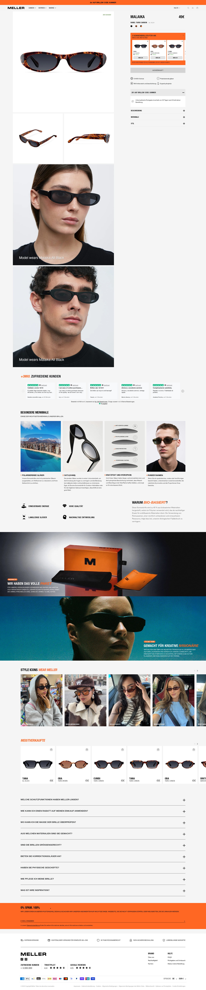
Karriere (150, 964)
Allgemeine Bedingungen (109, 986)
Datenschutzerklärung (33, 925)
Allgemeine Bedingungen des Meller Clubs (131, 986)
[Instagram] (26, 959)
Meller (33, 986)
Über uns (151, 957)
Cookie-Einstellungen (179, 986)
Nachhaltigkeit (153, 960)
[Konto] (192, 8)
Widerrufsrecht (150, 986)
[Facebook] (22, 959)
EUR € (181, 978)
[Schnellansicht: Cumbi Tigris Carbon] (182, 41)
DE (173, 978)
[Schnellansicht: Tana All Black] (147, 41)
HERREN (41, 8)
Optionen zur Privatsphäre (163, 986)
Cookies (98, 986)
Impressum (77, 986)
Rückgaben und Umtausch (176, 960)
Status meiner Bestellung (176, 964)
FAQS (170, 957)
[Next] (197, 671)
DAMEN (31, 8)
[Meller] (16, 8)
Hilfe (176, 8)
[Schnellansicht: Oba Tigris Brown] (164, 41)
